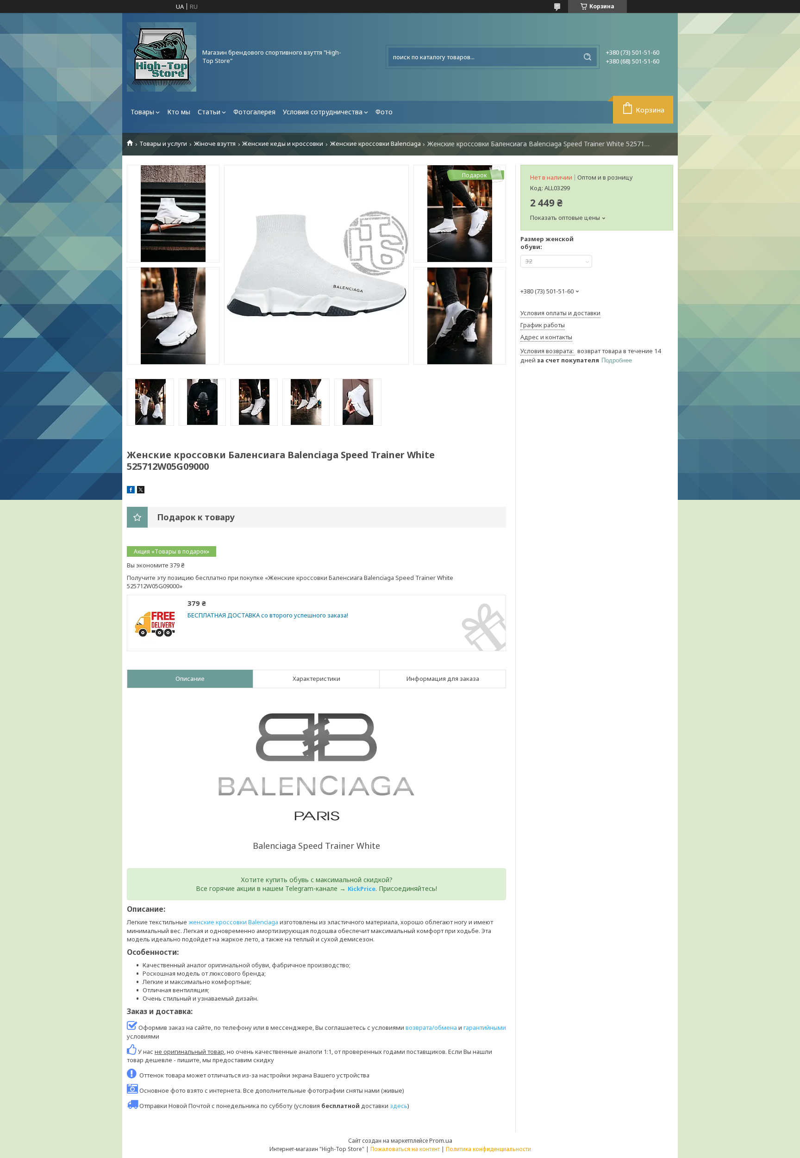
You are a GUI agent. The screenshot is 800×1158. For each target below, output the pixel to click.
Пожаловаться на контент (405, 1149)
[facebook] (131, 491)
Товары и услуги (163, 144)
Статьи (209, 111)
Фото (384, 111)
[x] (140, 491)
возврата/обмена (431, 1027)
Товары (142, 111)
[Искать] (587, 57)
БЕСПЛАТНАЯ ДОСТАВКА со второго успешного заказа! (268, 615)
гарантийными (484, 1027)
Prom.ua (440, 1140)
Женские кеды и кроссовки (282, 144)
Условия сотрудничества (322, 111)
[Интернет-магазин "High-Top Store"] (161, 57)
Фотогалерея (254, 111)
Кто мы (178, 111)
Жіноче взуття (215, 144)
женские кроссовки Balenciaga (233, 922)
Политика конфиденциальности (488, 1149)
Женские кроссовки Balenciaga (375, 144)
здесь (398, 1106)
